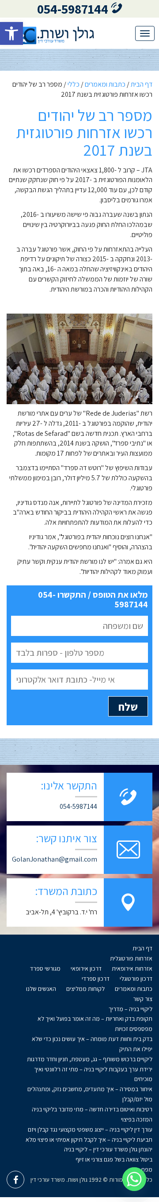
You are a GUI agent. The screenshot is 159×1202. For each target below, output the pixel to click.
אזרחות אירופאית (132, 968)
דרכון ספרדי (96, 979)
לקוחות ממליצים (85, 989)
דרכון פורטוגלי (136, 979)
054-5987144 (74, 9)
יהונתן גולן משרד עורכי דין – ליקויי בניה (108, 1149)
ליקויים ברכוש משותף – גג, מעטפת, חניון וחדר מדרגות (89, 1059)
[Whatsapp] (134, 1179)
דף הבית (141, 84)
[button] (11, 33)
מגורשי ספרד (45, 968)
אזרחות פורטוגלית (131, 958)
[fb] (15, 1179)
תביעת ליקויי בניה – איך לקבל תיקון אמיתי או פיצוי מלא (89, 1140)
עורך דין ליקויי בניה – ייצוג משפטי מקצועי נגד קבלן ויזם (90, 1129)
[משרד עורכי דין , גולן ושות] (50, 35)
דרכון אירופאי (86, 968)
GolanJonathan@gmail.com (54, 859)
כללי (74, 84)
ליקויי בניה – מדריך (130, 1009)
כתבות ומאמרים (105, 84)
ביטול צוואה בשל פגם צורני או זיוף (114, 1159)
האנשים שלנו (41, 989)
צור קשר (142, 999)
